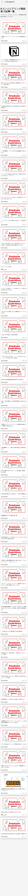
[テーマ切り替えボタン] (26, 2)
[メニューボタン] (2, 1)
